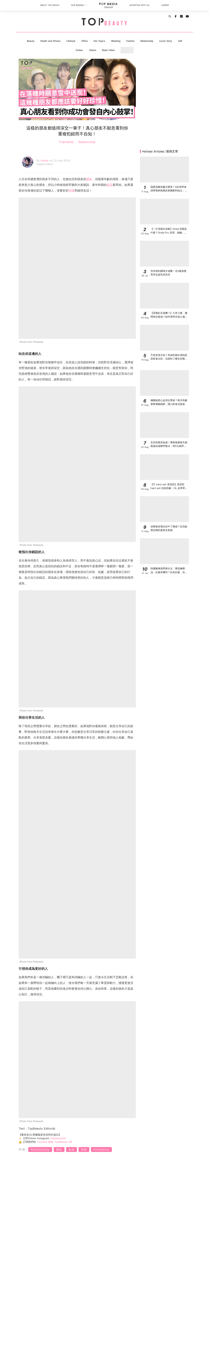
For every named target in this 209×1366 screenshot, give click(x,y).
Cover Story (165, 41)
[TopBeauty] (104, 22)
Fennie (45, 160)
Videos (92, 50)
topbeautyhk (58, 1138)
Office (84, 41)
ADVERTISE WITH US (139, 5)
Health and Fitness (50, 41)
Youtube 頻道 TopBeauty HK (54, 1141)
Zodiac (79, 50)
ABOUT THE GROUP (49, 5)
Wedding (116, 41)
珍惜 (71, 190)
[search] (169, 16)
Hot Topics (99, 41)
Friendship (66, 142)
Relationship (146, 41)
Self (180, 41)
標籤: (23, 1149)
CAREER (165, 5)
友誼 (110, 184)
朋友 (89, 179)
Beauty (30, 41)
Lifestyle (70, 41)
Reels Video (108, 50)
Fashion (130, 41)
